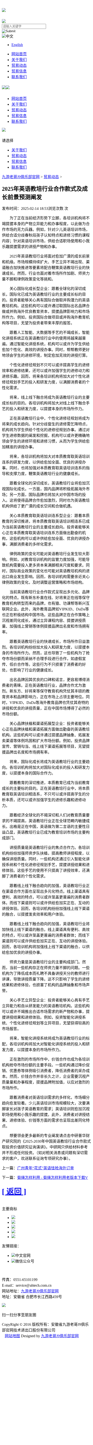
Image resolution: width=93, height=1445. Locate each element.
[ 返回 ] (14, 1191)
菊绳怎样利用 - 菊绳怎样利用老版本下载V (52, 1178)
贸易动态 (19, 65)
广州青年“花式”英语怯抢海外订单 (45, 1168)
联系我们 (19, 77)
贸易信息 (19, 71)
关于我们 (19, 60)
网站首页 (19, 54)
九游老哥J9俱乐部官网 (21, 177)
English (17, 45)
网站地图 (12, 1336)
